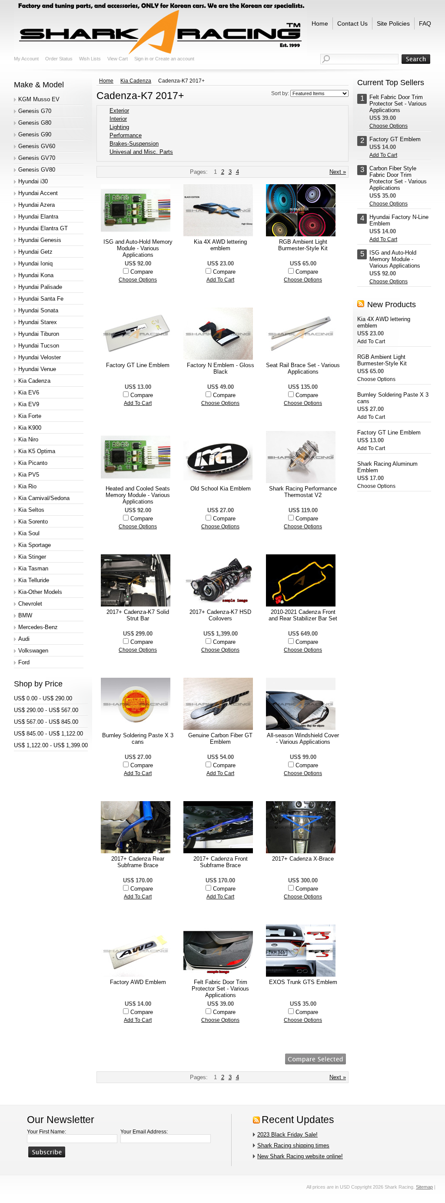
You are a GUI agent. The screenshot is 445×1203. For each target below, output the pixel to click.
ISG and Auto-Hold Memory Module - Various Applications (138, 248)
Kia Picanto (32, 463)
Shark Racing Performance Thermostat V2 (303, 491)
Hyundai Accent (38, 193)
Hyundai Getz (35, 252)
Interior (118, 119)
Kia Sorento (33, 521)
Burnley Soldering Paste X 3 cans (137, 738)
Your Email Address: (144, 1131)
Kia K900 (29, 427)
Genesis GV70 (36, 158)
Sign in (141, 58)
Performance (126, 135)
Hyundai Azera (36, 205)
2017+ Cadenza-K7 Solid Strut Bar (137, 615)
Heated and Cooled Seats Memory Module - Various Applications (138, 495)
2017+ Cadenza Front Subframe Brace (220, 861)
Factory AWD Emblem (138, 982)
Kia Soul (29, 533)
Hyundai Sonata (38, 310)
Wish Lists (90, 58)
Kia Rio (27, 486)
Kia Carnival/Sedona (44, 498)
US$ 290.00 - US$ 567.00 (46, 710)
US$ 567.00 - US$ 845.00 (46, 722)
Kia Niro (28, 439)
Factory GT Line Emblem (137, 365)
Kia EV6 (28, 392)
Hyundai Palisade (40, 287)
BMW (25, 615)
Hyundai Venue (37, 369)
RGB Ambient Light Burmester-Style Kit (303, 245)
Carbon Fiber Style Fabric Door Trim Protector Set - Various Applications (398, 178)
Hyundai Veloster (39, 357)
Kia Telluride (33, 580)
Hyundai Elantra (38, 216)
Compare (141, 271)
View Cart (117, 58)
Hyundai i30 (33, 181)
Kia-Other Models (40, 592)
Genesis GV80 (36, 169)
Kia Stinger (32, 556)
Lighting (119, 127)
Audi (24, 639)
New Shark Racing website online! (300, 1156)
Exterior (119, 110)
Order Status (59, 58)
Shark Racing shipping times (293, 1145)
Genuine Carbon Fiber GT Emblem (220, 738)
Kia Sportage (34, 545)
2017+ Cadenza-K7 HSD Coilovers (220, 615)
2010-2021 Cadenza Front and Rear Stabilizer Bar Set (303, 615)
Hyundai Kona (35, 275)
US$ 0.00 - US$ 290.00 (43, 698)
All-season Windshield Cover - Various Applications (303, 738)
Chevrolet (30, 603)
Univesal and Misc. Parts (141, 152)
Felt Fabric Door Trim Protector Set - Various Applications (220, 988)
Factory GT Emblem (395, 139)
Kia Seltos (31, 510)
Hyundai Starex (37, 322)
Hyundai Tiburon (38, 334)
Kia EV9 (28, 404)
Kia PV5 (28, 474)
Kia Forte (29, 416)
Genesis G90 (34, 134)
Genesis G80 (34, 122)
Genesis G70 (34, 111)
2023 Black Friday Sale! (287, 1134)
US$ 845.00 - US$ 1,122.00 (48, 733)
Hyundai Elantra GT (43, 228)
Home (106, 80)
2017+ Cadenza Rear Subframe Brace (137, 861)
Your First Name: (46, 1131)
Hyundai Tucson (38, 345)
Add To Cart (220, 279)
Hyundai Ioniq (35, 263)
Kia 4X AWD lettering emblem (220, 245)
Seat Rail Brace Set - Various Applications (303, 368)
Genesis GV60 (36, 146)
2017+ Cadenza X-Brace (303, 858)
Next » (337, 172)
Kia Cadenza (34, 381)
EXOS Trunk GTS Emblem (303, 982)
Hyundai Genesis (39, 240)
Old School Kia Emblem (220, 488)
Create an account (174, 58)
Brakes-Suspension (134, 143)
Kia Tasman (33, 568)
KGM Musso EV (39, 99)
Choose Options (138, 279)
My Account (26, 58)
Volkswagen (33, 650)
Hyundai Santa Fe (40, 298)
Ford (24, 662)
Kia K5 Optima (36, 451)
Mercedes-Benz (38, 627)
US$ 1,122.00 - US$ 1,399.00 (51, 745)
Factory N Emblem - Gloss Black (220, 368)
